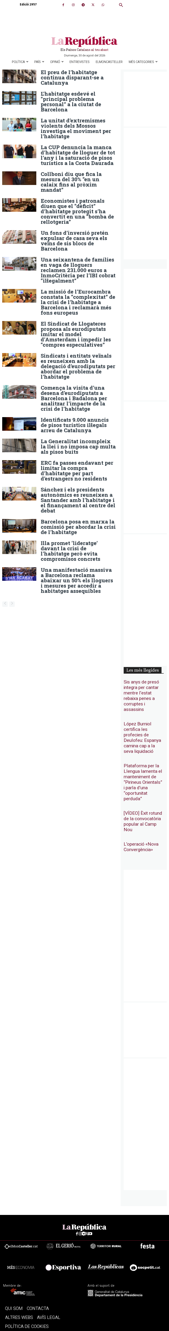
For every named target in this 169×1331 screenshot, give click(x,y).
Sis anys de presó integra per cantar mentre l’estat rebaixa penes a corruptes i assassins (141, 696)
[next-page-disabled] (12, 604)
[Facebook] (63, 5)
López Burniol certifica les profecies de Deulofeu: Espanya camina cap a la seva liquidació (142, 738)
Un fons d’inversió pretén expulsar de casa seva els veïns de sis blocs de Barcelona (74, 240)
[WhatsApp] (103, 5)
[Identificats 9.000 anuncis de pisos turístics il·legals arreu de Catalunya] (19, 424)
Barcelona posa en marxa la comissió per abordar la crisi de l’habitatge (78, 527)
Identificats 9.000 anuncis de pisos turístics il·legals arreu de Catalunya (75, 425)
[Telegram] (83, 5)
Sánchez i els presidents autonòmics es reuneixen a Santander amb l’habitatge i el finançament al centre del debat (78, 500)
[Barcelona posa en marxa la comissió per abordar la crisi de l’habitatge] (19, 526)
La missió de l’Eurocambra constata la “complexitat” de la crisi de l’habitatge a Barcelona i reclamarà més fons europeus (78, 302)
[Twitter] (93, 5)
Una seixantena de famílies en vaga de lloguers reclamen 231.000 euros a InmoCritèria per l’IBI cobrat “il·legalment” (78, 270)
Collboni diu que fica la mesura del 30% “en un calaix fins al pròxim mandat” (71, 181)
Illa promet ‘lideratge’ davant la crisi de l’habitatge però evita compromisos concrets (70, 551)
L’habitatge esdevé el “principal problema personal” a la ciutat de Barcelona (71, 101)
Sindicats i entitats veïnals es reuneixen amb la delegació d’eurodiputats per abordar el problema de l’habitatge (78, 366)
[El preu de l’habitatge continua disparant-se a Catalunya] (19, 76)
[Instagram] (73, 5)
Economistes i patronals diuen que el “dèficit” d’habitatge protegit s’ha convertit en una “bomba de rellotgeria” (77, 211)
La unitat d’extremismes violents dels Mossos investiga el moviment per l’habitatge (76, 128)
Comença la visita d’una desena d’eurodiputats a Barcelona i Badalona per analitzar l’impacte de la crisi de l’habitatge (74, 398)
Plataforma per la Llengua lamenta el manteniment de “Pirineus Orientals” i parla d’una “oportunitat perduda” (143, 782)
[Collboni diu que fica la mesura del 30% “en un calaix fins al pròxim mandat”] (19, 178)
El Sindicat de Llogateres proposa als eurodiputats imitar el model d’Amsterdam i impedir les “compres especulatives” (76, 334)
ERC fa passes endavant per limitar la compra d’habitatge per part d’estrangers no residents (77, 470)
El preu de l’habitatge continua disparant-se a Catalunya (72, 77)
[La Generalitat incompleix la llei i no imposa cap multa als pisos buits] (19, 445)
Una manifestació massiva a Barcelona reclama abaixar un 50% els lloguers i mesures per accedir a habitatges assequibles (77, 580)
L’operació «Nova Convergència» (141, 847)
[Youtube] (90, 1234)
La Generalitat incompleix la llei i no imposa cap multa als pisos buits (78, 446)
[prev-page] (5, 604)
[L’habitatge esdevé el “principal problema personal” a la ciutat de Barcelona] (19, 98)
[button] (121, 5)
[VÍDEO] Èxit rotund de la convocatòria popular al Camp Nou (143, 821)
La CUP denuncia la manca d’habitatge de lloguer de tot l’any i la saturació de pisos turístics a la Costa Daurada (78, 155)
